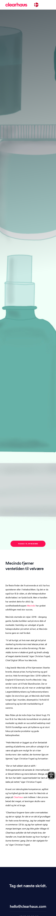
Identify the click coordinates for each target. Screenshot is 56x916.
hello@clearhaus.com (28, 906)
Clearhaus (18, 797)
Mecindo (31, 605)
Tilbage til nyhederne (28, 544)
